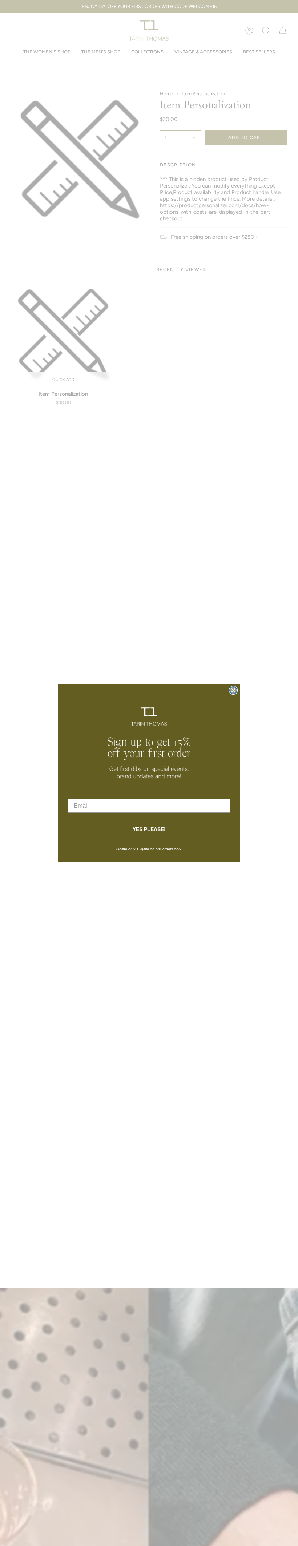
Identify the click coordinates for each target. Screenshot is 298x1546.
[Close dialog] (233, 690)
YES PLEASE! (149, 829)
